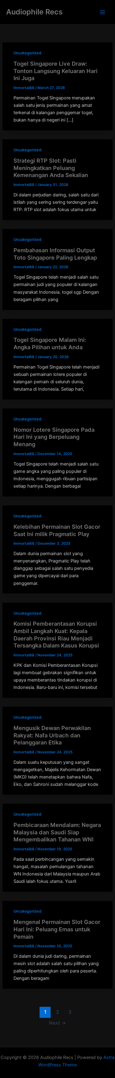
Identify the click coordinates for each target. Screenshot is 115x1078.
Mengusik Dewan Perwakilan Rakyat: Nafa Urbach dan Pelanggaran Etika (52, 735)
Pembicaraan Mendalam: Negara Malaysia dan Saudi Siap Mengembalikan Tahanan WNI (57, 832)
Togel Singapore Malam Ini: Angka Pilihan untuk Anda (49, 343)
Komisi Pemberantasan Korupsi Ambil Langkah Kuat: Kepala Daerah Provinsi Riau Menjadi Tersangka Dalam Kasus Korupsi (56, 634)
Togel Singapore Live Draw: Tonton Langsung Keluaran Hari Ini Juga (55, 70)
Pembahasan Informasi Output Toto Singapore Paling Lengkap (55, 254)
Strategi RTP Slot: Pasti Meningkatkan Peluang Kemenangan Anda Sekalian (50, 167)
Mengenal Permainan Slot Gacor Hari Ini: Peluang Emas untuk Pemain (56, 929)
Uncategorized (27, 53)
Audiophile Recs (34, 11)
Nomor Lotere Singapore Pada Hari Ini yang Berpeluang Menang (53, 436)
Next (57, 1023)
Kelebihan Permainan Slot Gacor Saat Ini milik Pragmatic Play (56, 530)
